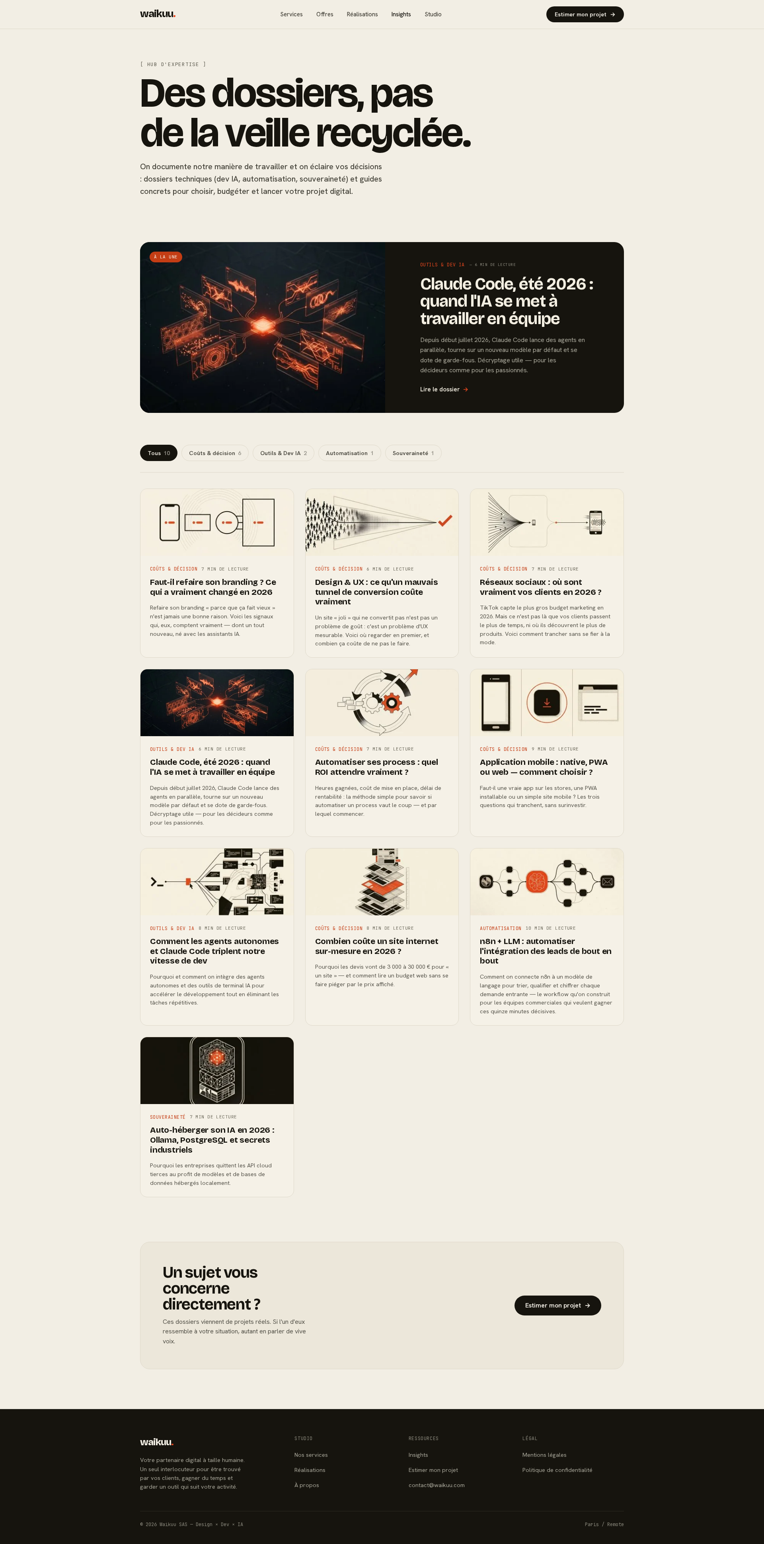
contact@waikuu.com (437, 1485)
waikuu (157, 14)
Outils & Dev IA (283, 453)
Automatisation (350, 453)
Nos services (311, 1454)
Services (291, 14)
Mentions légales (544, 1454)
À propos (306, 1485)
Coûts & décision (215, 453)
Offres (324, 14)
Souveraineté (413, 453)
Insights (401, 14)
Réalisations (362, 14)
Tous (159, 453)
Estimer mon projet (585, 14)
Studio (433, 14)
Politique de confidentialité (557, 1470)
